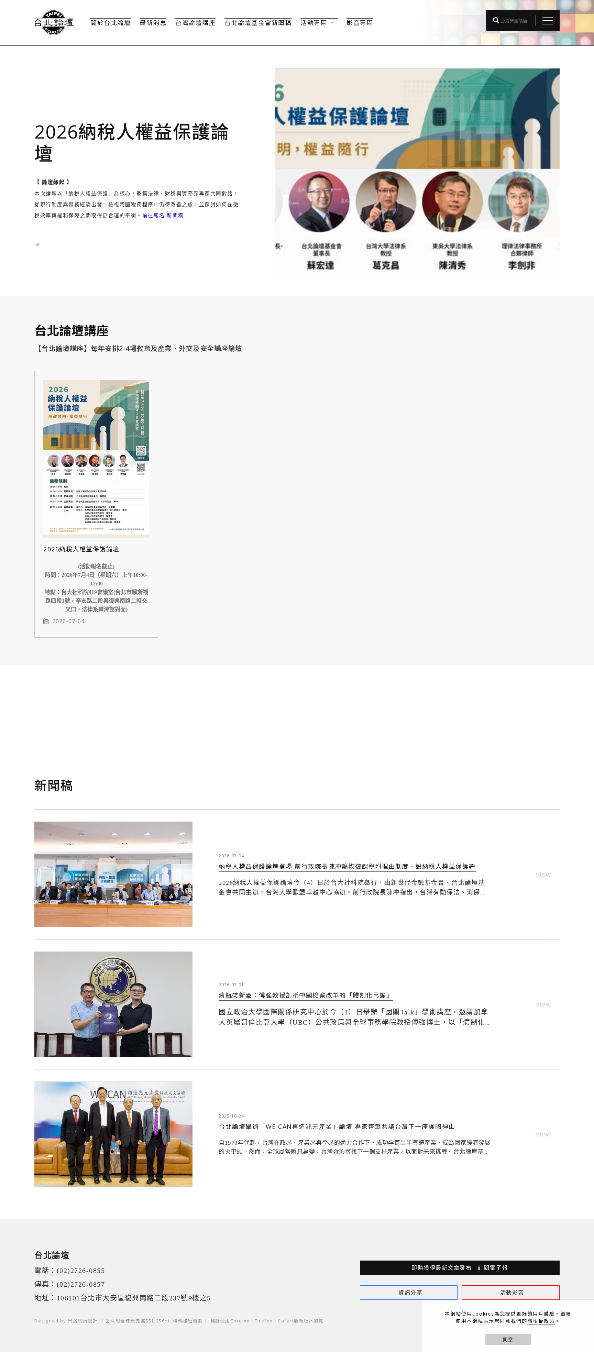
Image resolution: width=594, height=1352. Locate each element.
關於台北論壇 (110, 23)
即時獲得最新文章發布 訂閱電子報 (459, 1268)
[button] (37, 244)
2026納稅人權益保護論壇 (81, 549)
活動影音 (512, 1292)
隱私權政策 (541, 1321)
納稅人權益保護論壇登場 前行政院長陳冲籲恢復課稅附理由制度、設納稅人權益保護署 (347, 866)
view (543, 874)
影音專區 (359, 23)
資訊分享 (410, 1292)
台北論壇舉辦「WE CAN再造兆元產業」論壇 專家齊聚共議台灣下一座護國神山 (337, 1126)
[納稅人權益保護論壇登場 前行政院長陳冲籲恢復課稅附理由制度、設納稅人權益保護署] (113, 874)
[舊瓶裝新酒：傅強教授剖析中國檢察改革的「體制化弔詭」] (113, 1004)
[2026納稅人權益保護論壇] (96, 458)
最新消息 (153, 23)
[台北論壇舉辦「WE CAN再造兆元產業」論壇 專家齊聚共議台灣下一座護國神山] (113, 1134)
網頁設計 (88, 1321)
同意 (508, 1339)
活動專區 (313, 23)
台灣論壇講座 (195, 23)
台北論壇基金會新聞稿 (258, 23)
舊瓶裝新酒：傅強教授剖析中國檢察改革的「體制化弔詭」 (306, 995)
